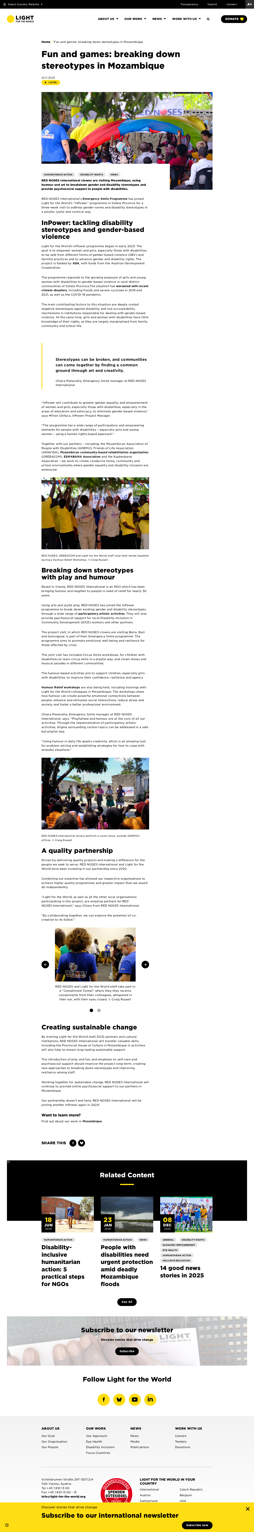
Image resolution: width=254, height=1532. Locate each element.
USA (183, 1501)
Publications (139, 1447)
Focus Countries (98, 1453)
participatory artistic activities (101, 613)
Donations (182, 1447)
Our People (49, 1447)
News (135, 1428)
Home (45, 42)
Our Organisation (54, 1441)
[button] (3, 1528)
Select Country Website (23, 4)
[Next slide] (145, 964)
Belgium (186, 1495)
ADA (76, 263)
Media (135, 1441)
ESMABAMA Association (82, 456)
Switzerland (149, 1501)
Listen (52, 82)
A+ (249, 4)
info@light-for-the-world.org (63, 1496)
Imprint (212, 4)
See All (127, 1302)
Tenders (181, 1441)
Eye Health (94, 1441)
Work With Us (188, 1428)
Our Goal (48, 1436)
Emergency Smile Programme (105, 198)
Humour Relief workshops (60, 687)
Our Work (96, 1428)
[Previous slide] (45, 964)
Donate (231, 19)
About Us (50, 1428)
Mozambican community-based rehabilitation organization (104, 452)
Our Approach (96, 1436)
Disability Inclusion (100, 1447)
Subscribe (127, 1351)
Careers (232, 4)
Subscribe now (197, 1525)
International (149, 1489)
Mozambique (92, 1121)
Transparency (189, 4)
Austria (145, 1495)
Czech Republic (191, 1489)
